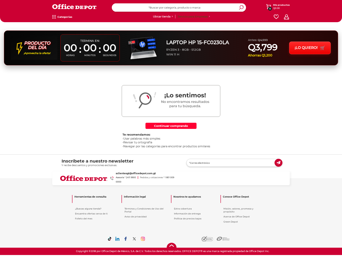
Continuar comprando (171, 126)
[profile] (286, 16)
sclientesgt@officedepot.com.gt (136, 173)
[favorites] (276, 16)
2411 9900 (131, 177)
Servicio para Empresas (193, 16)
